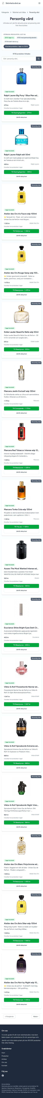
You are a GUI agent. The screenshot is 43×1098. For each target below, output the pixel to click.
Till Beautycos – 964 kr (21, 822)
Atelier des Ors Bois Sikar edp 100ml (20, 923)
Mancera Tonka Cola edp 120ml (18, 509)
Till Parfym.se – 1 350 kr (21, 231)
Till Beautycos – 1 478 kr (21, 290)
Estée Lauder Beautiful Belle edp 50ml (21, 332)
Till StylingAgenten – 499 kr (21, 172)
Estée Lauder (35, 341)
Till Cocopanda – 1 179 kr (21, 408)
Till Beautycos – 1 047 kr (21, 704)
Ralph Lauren (35, 105)
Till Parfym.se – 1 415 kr (21, 1000)
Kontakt (4, 1065)
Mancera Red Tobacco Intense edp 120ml (22, 450)
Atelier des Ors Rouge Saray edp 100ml (22, 273)
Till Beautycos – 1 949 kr (21, 941)
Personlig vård (36, 67)
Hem (3, 1053)
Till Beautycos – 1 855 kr (21, 881)
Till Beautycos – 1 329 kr (21, 468)
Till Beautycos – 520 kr (21, 586)
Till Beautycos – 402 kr (21, 645)
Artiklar (4, 1059)
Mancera (36, 401)
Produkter (5, 1056)
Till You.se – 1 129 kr (21, 527)
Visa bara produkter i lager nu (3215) (16, 46)
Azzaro (37, 578)
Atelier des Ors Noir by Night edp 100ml (22, 982)
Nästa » (35, 1016)
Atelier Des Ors (34, 223)
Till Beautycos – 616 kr (22, 349)
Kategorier (5, 12)
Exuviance (36, 637)
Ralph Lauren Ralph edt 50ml (17, 154)
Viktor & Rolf (35, 696)
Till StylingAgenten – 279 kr (21, 113)
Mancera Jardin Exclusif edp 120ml (19, 391)
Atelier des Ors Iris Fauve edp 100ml (20, 214)
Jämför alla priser (21, 117)
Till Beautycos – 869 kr (21, 763)
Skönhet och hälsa (19, 12)
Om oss (4, 1062)
